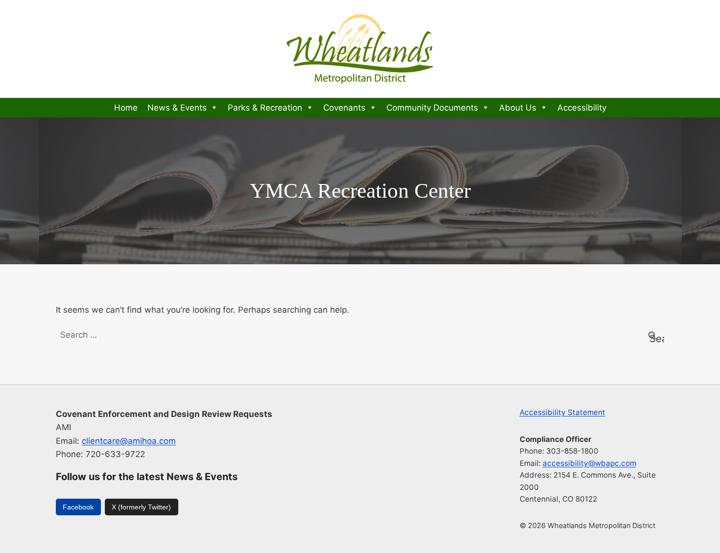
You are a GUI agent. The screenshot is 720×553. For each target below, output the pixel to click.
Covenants (344, 108)
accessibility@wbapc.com (589, 463)
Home (126, 108)
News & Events (177, 108)
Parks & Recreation (265, 108)
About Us (517, 108)
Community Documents (432, 108)
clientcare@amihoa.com (129, 441)
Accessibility (581, 108)
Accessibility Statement (562, 412)
